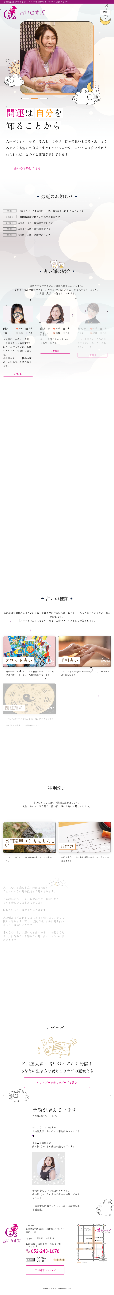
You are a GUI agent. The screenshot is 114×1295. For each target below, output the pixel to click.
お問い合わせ (47, 1270)
